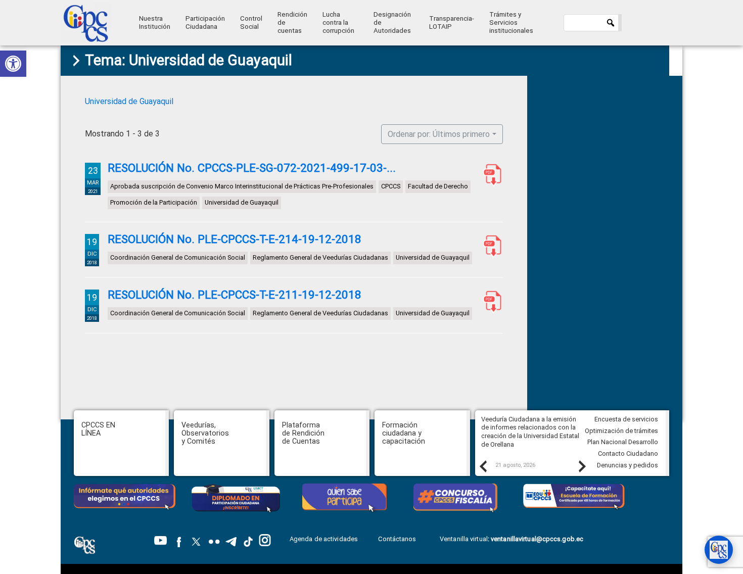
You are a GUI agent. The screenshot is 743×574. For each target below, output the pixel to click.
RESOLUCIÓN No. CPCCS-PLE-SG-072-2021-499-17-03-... (252, 167)
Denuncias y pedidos (627, 465)
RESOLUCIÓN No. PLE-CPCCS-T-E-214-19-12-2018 (234, 239)
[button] (13, 64)
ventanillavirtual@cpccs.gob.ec (537, 539)
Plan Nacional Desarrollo (622, 442)
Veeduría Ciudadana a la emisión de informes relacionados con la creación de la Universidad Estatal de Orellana (530, 431)
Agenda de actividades (324, 539)
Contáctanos (397, 539)
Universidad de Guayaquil (129, 101)
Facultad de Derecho (438, 186)
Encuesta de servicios (626, 419)
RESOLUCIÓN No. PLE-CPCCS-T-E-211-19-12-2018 (234, 294)
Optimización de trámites (621, 431)
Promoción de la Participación (153, 202)
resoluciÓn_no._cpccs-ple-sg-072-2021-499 (490, 174)
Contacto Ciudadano (628, 453)
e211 (490, 301)
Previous (482, 465)
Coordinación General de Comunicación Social (177, 257)
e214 (490, 246)
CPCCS (390, 186)
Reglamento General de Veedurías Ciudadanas (320, 257)
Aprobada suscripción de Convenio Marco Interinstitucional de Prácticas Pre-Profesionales (242, 186)
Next (581, 465)
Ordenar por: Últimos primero (439, 134)
